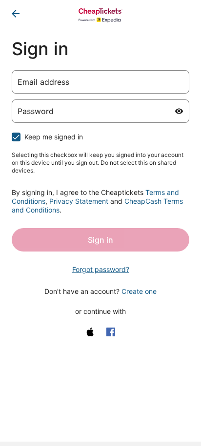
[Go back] (15, 13)
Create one (139, 291)
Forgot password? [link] (100, 269)
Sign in (100, 240)
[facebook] (110, 332)
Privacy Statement (78, 201)
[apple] (90, 332)
